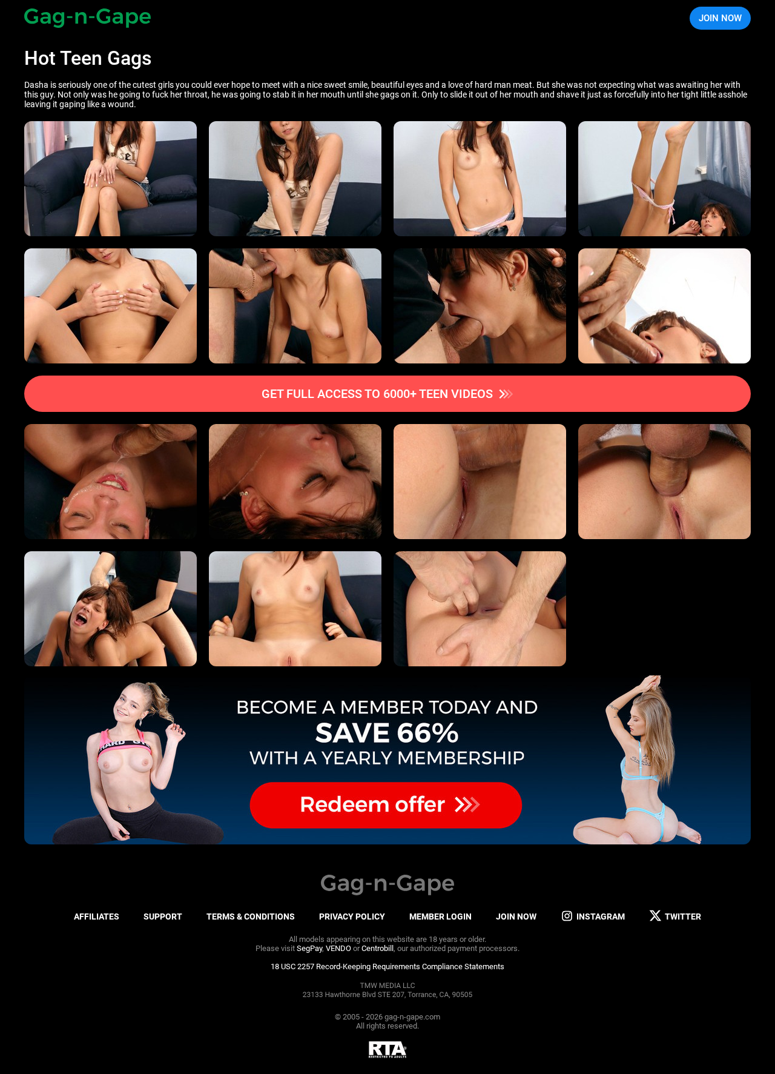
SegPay (309, 948)
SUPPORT (162, 916)
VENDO (338, 948)
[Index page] (87, 18)
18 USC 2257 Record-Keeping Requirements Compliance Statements (387, 966)
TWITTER (683, 916)
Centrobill (377, 948)
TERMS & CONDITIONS (250, 916)
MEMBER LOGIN (440, 916)
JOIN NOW (720, 18)
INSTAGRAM (600, 916)
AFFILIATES (96, 916)
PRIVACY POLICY (352, 916)
